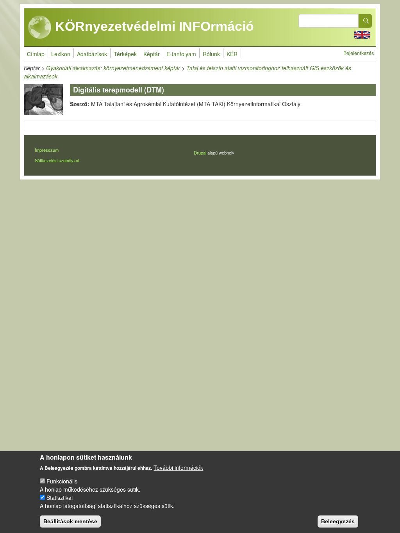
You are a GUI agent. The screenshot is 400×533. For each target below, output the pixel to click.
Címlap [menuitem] (36, 54)
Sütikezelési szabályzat (57, 160)
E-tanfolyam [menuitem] (181, 54)
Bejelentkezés (358, 53)
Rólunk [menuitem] (211, 54)
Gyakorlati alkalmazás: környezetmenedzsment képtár (113, 68)
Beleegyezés (338, 521)
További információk (178, 467)
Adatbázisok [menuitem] (92, 54)
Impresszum (47, 150)
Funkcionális (61, 481)
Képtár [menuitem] (151, 54)
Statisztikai (59, 497)
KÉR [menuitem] (232, 54)
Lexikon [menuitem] (60, 54)
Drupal (200, 152)
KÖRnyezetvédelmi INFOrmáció (153, 26)
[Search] (365, 21)
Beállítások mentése (70, 521)
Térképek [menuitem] (125, 54)
